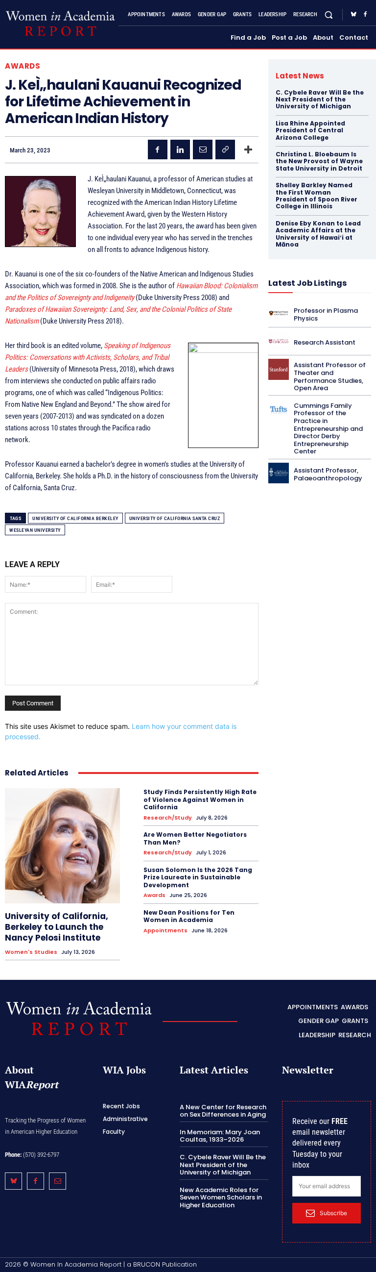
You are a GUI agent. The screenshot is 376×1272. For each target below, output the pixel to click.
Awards (22, 66)
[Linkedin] (180, 149)
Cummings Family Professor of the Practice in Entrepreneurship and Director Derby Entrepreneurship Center (328, 428)
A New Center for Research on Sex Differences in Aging (223, 1111)
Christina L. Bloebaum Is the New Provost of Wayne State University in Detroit (319, 161)
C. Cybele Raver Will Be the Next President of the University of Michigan (320, 99)
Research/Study (167, 818)
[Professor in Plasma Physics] (278, 313)
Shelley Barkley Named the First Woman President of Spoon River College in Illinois (316, 195)
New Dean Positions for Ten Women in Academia (189, 916)
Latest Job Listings (307, 283)
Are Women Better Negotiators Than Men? (195, 838)
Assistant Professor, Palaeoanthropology (328, 474)
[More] (248, 149)
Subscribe (333, 1213)
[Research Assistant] (278, 341)
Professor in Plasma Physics (326, 314)
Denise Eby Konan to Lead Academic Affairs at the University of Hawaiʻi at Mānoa (318, 234)
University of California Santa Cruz (174, 518)
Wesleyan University (35, 530)
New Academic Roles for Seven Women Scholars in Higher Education (221, 1197)
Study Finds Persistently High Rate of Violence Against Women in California (200, 799)
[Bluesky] (353, 15)
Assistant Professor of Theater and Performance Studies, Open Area (330, 376)
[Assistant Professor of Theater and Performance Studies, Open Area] (278, 369)
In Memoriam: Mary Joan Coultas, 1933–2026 (220, 1136)
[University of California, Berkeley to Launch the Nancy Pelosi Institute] (62, 845)
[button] (328, 14)
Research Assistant (324, 342)
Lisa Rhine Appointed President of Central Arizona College (310, 130)
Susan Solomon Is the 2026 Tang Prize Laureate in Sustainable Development (197, 877)
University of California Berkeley (75, 518)
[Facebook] (365, 15)
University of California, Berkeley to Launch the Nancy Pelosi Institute (56, 927)
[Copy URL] (225, 149)
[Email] (202, 149)
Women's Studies (31, 952)
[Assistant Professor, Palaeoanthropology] (278, 473)
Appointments (165, 930)
